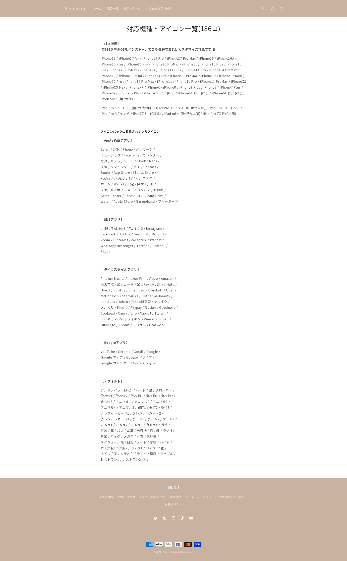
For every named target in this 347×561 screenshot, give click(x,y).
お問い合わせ (127, 497)
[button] (264, 8)
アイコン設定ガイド (152, 497)
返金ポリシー (173, 504)
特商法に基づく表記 (231, 497)
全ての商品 (106, 497)
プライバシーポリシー (199, 497)
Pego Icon (167, 551)
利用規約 (175, 497)
